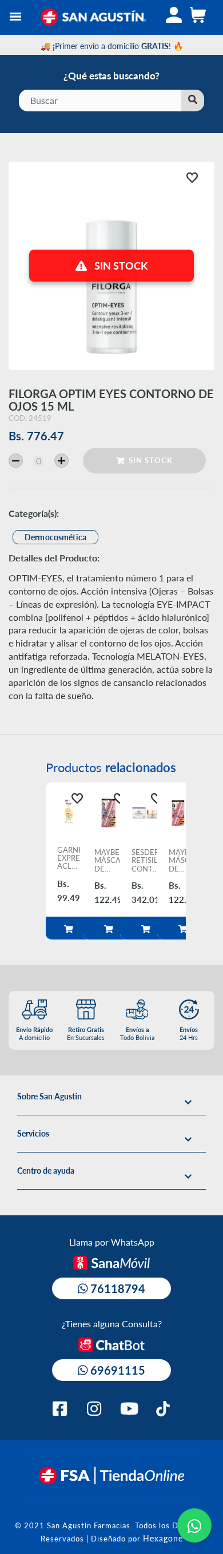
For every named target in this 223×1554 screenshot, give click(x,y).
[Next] (196, 861)
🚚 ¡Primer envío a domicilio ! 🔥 (112, 45)
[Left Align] (192, 100)
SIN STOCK (148, 460)
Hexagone (163, 1538)
